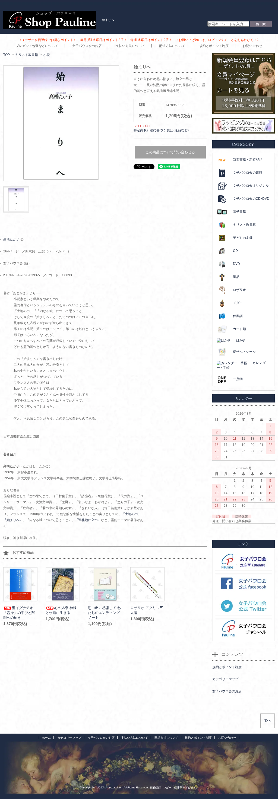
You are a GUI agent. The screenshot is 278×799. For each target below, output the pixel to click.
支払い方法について (130, 46)
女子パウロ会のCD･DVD (251, 199)
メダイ (238, 303)
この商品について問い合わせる (170, 152)
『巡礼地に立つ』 (88, 520)
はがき (241, 340)
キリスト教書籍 (26, 55)
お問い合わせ (252, 46)
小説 (46, 55)
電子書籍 (239, 212)
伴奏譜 (238, 316)
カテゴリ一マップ (69, 737)
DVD (236, 264)
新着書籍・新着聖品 (247, 159)
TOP (6, 55)
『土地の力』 (131, 514)
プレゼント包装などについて (37, 46)
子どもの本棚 (242, 238)
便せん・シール (244, 352)
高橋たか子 (11, 239)
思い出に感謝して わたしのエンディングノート (104, 613)
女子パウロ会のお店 (87, 46)
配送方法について (172, 46)
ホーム (46, 737)
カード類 (239, 329)
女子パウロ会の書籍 (247, 173)
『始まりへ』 (13, 520)
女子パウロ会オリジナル (251, 186)
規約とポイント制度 (214, 46)
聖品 (236, 277)
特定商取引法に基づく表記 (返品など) (161, 130)
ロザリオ (239, 290)
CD (235, 251)
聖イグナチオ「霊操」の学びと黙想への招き (19, 613)
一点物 (238, 379)
